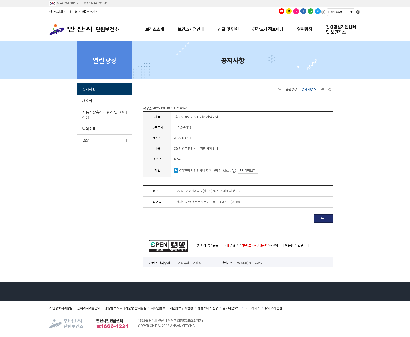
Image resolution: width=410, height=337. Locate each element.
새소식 (87, 100)
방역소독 (89, 129)
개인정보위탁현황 (181, 308)
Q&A (85, 140)
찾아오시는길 (273, 308)
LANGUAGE (336, 12)
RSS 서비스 (252, 308)
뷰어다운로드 (231, 308)
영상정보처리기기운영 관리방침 (125, 308)
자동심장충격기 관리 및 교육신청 (103, 114)
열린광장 (291, 89)
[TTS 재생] (323, 12)
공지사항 (89, 89)
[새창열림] (281, 11)
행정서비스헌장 (208, 308)
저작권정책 (158, 308)
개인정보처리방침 (61, 308)
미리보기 (250, 170)
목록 (324, 218)
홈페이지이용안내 (88, 308)
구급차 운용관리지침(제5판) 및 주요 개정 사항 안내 (208, 191)
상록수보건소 (89, 12)
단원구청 (72, 12)
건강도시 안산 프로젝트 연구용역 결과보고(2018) (208, 202)
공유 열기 (329, 89)
